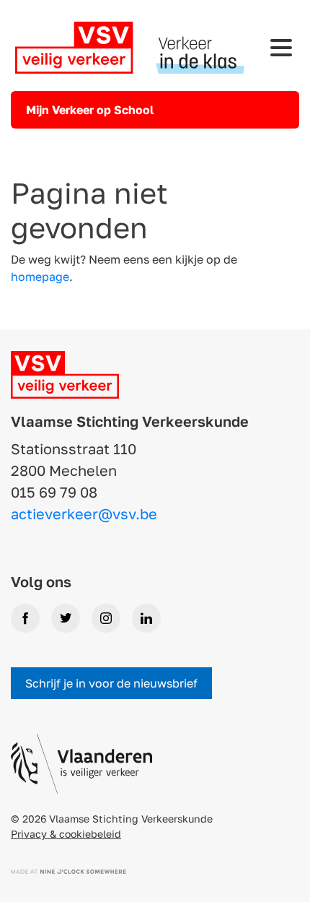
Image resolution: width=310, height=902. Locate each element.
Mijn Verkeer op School (90, 110)
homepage (40, 276)
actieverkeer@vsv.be (84, 513)
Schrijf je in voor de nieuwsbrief (111, 683)
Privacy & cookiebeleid (66, 834)
